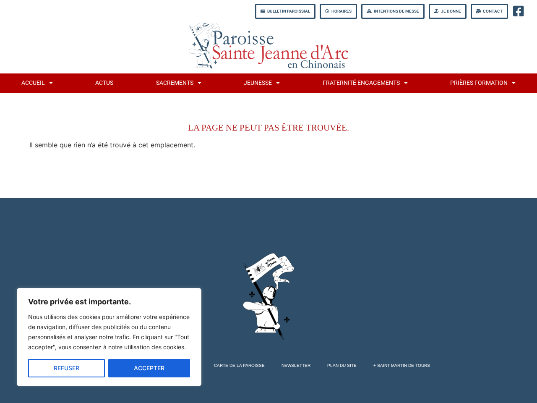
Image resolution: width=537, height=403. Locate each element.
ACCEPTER (149, 368)
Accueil (33, 82)
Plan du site (342, 365)
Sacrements (174, 82)
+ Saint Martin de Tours (401, 365)
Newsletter (296, 365)
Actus (104, 82)
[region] (109, 337)
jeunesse (258, 82)
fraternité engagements (361, 82)
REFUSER (66, 368)
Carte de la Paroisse (239, 365)
